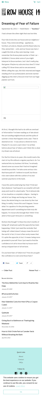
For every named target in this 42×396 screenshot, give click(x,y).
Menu (6, 2)
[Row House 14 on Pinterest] (21, 374)
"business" (35, 29)
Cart (38, 2)
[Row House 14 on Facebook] (16, 374)
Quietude (5, 313)
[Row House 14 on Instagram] (26, 374)
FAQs (21, 362)
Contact (21, 359)
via (4, 118)
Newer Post (33, 270)
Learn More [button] (20, 386)
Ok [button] (21, 392)
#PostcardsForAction (10, 294)
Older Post (8, 270)
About (21, 356)
